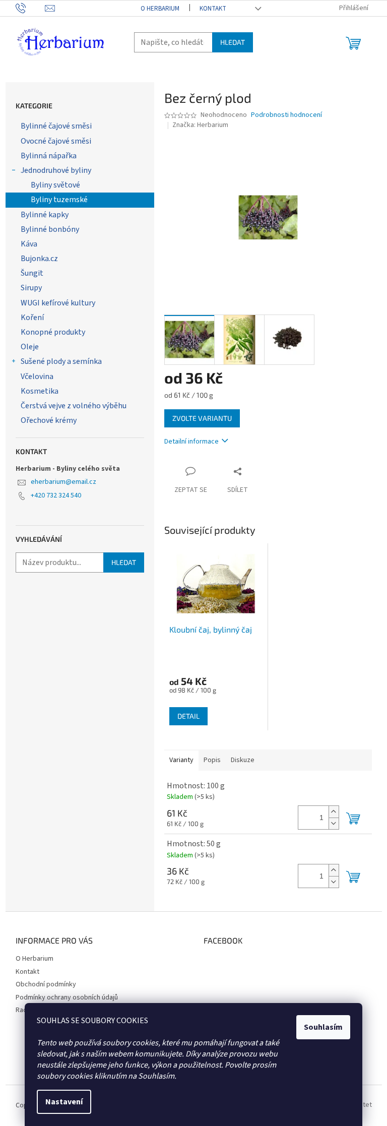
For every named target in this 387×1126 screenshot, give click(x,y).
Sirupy (31, 287)
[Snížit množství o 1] (334, 823)
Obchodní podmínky (46, 984)
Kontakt (213, 8)
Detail (188, 716)
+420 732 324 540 (56, 495)
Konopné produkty (53, 332)
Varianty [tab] (181, 760)
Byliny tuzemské (59, 199)
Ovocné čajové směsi (56, 141)
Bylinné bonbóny (50, 229)
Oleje (30, 346)
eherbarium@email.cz (63, 482)
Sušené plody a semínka (61, 361)
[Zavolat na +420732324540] (30, 8)
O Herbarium (160, 8)
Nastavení (64, 1101)
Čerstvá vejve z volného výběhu (73, 405)
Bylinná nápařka (49, 155)
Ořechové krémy (49, 420)
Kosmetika (39, 391)
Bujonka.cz (39, 258)
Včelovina (37, 376)
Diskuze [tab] (242, 760)
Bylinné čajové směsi (56, 126)
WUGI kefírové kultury (58, 302)
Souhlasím (323, 1027)
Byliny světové (55, 185)
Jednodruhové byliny (56, 170)
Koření (32, 317)
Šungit (32, 273)
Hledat (232, 42)
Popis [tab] (212, 760)
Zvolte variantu (202, 418)
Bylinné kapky (45, 214)
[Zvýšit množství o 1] (334, 812)
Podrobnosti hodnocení (286, 115)
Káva (29, 243)
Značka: (200, 125)
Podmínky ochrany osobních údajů (67, 997)
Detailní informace (191, 441)
